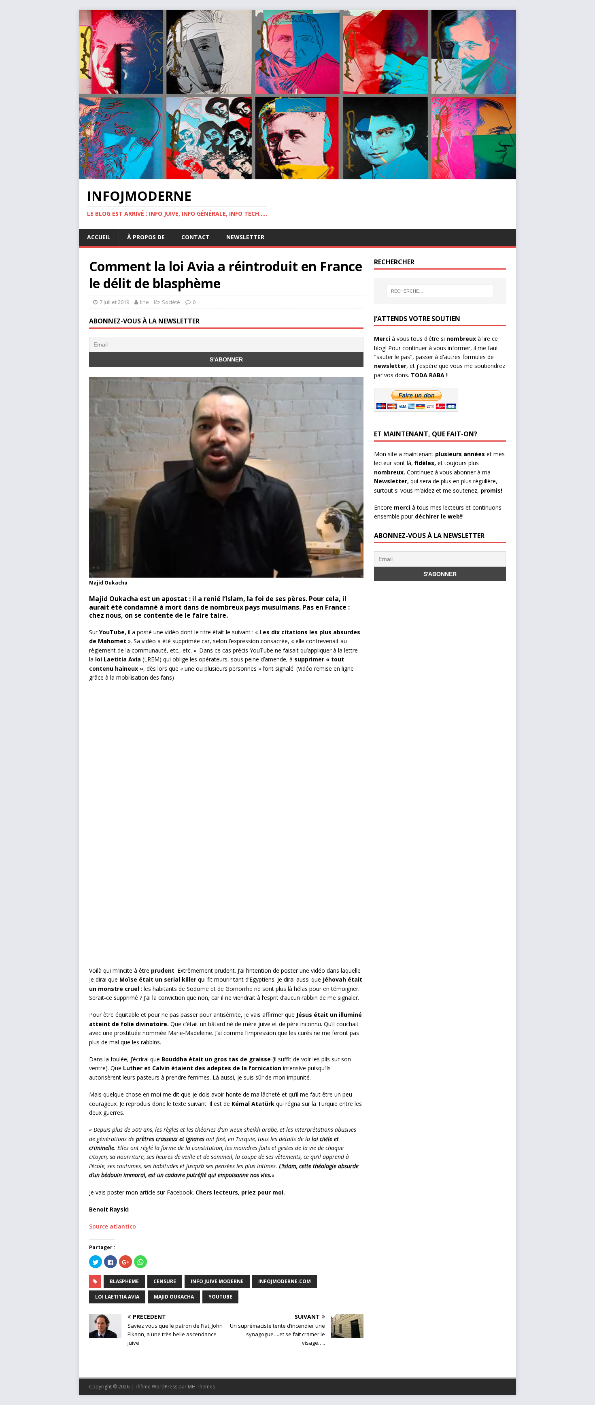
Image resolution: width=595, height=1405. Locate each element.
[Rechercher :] (439, 291)
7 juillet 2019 (114, 302)
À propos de (146, 237)
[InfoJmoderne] (297, 175)
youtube (220, 1296)
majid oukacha (174, 1296)
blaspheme (124, 1281)
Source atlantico (112, 1226)
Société (171, 302)
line (144, 302)
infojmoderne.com (284, 1281)
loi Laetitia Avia (117, 1296)
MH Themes (201, 1386)
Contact (195, 237)
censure (164, 1281)
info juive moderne (217, 1281)
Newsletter (245, 237)
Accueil (98, 237)
